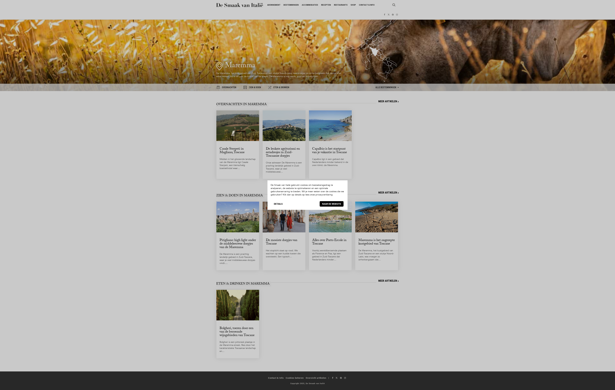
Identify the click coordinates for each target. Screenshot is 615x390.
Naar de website (331, 204)
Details (278, 204)
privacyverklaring (324, 194)
